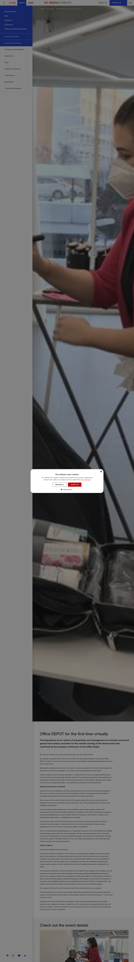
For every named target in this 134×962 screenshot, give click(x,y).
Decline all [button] (59, 484)
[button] (67, 489)
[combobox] (101, 471)
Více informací (86, 479)
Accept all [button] (75, 484)
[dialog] (67, 481)
